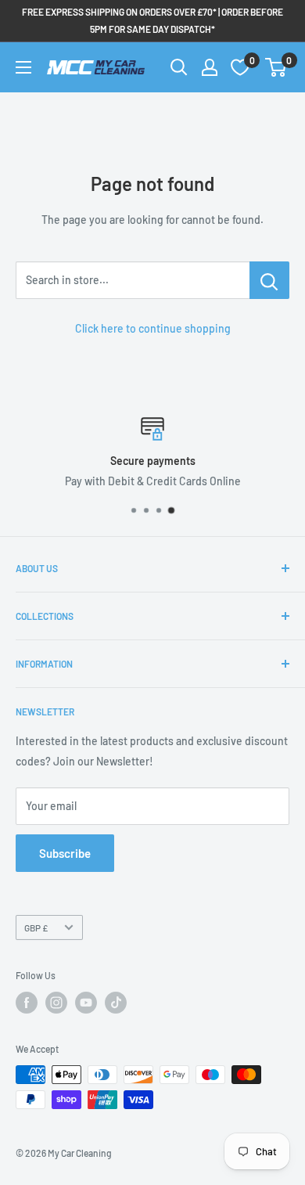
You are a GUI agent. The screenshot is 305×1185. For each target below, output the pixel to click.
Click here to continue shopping (153, 328)
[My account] (209, 67)
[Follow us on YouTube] (86, 1003)
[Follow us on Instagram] (56, 1003)
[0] (276, 67)
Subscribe (65, 853)
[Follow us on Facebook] (27, 1003)
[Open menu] (23, 67)
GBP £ (36, 927)
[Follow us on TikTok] (116, 1003)
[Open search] (179, 67)
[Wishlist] (240, 67)
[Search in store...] (269, 280)
